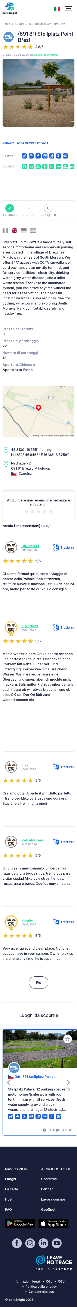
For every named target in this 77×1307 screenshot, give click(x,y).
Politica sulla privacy (41, 1286)
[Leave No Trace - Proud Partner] (54, 1262)
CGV (61, 1281)
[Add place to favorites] (67, 1039)
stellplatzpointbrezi (45, 54)
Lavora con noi (53, 1199)
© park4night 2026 (19, 1299)
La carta (11, 1189)
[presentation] (8, 92)
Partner (47, 1189)
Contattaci (49, 1179)
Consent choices (41, 1291)
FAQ (8, 1209)
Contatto (48, 215)
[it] (57, 8)
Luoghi (19, 23)
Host (8, 1199)
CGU (49, 1281)
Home (6, 23)
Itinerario (10, 215)
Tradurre (67, 547)
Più (38, 982)
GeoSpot (48, 1209)
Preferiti (29, 215)
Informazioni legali (27, 1281)
